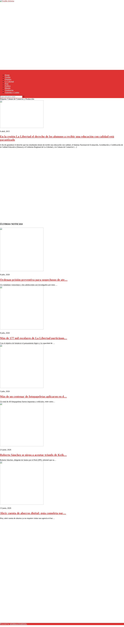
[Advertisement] (62, 19)
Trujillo (7, 77)
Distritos (8, 79)
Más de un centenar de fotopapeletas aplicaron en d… (33, 396)
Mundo (7, 88)
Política (8, 86)
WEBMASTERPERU (18, 624)
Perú (6, 84)
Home (7, 75)
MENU (4, 71)
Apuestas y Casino (12, 92)
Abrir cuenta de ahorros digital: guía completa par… (33, 513)
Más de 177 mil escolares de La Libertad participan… (33, 338)
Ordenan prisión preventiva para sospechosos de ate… (33, 279)
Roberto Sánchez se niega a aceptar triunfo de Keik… (33, 454)
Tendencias (9, 90)
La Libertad (9, 82)
